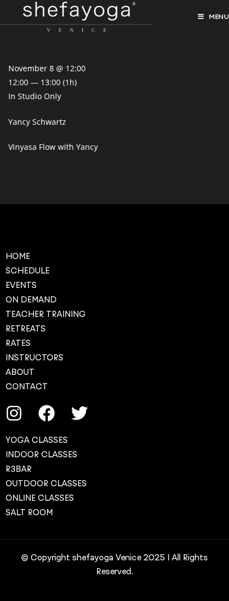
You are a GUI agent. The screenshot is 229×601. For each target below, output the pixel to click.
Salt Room (29, 512)
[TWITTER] (79, 413)
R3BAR (19, 469)
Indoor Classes (41, 454)
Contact (27, 387)
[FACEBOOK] (46, 413)
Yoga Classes (37, 440)
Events (21, 285)
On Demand (31, 300)
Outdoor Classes (46, 483)
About (20, 372)
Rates (18, 343)
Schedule (27, 271)
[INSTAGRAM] (14, 413)
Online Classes (40, 498)
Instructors (34, 358)
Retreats (26, 329)
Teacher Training (46, 314)
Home (18, 256)
